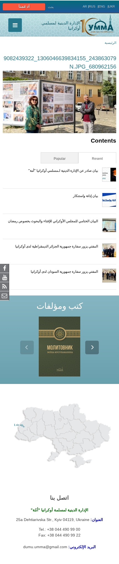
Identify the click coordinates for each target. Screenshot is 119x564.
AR (85, 6)
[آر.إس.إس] (4, 286)
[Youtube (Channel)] (4, 277)
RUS (92, 6)
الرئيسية (110, 43)
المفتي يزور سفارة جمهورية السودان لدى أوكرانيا (64, 272)
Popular (60, 159)
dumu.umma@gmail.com (45, 547)
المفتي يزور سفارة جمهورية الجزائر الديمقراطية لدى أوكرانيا (56, 246)
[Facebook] (4, 268)
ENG (102, 6)
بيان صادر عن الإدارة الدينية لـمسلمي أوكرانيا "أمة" (63, 171)
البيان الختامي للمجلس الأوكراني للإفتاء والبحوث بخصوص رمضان (53, 221)
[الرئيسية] (96, 25)
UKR (111, 6)
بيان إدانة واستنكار (85, 196)
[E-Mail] (4, 295)
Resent (91, 159)
